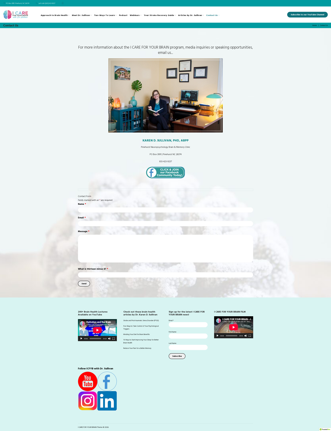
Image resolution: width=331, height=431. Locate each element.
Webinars (135, 15)
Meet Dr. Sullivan (81, 15)
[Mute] (109, 338)
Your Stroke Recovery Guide (159, 15)
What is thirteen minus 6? (93, 269)
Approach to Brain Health (54, 15)
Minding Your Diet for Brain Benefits (136, 334)
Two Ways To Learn (104, 15)
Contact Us (212, 15)
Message (83, 231)
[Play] (81, 338)
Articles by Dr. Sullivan (190, 15)
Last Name (172, 343)
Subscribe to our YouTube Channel (307, 14)
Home (314, 25)
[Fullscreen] (113, 338)
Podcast (123, 15)
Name (82, 204)
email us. (165, 53)
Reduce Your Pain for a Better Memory (137, 348)
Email (82, 218)
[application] (97, 330)
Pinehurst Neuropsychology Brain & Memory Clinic (165, 147)
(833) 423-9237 (50, 3)
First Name (172, 332)
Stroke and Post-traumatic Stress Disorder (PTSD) (141, 320)
